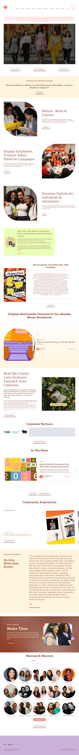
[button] (39, 44)
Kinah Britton (10, 682)
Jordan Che (39, 699)
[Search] (71, 5)
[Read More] (39, 469)
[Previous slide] (2, 471)
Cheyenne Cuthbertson (39, 715)
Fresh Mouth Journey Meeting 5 (17, 535)
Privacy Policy (72, 749)
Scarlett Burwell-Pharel (39, 682)
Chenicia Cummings (25, 715)
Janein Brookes (25, 682)
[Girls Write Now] (5, 9)
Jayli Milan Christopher (54, 699)
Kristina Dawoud (53, 715)
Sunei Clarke (68, 699)
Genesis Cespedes (25, 699)
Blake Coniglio (11, 715)
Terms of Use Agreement (64, 749)
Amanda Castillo (68, 682)
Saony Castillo (11, 699)
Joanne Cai (54, 682)
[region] (39, 44)
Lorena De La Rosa (68, 715)
